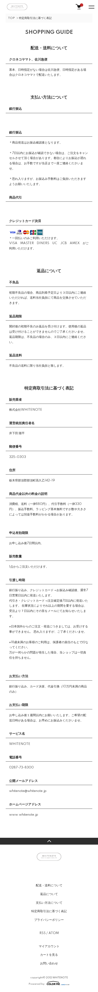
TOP (11, 18)
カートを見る (49, 954)
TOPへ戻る (49, 841)
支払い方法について (49, 902)
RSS (42, 933)
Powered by (36, 984)
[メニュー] (91, 7)
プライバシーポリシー (49, 920)
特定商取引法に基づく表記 (49, 911)
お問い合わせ (49, 963)
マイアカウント (49, 946)
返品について (49, 894)
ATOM (54, 933)
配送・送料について (49, 885)
